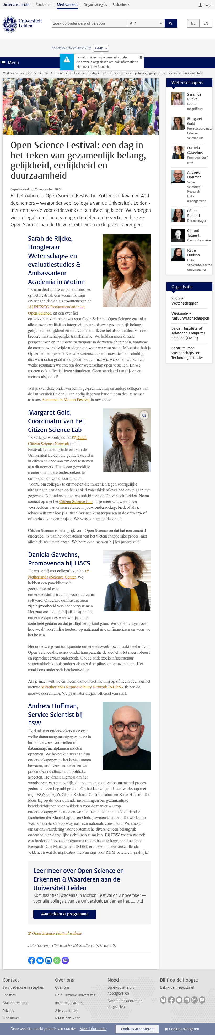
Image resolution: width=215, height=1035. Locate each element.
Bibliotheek (121, 4)
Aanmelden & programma (64, 914)
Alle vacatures (66, 1010)
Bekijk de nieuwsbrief (177, 987)
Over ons (62, 987)
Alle (133, 23)
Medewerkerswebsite (17, 73)
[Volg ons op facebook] (171, 1000)
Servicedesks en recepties (23, 987)
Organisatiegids (95, 4)
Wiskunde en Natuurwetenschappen (190, 316)
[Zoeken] (171, 23)
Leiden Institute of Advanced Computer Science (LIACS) (188, 333)
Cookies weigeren (184, 1029)
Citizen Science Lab (76, 501)
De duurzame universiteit (75, 995)
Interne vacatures (69, 1003)
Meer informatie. (92, 1028)
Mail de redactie (15, 1003)
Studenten (43, 4)
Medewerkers (67, 4)
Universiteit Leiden (16, 4)
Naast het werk (67, 1018)
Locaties (9, 995)
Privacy (8, 1010)
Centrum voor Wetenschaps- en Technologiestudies (187, 353)
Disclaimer (11, 1018)
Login (208, 5)
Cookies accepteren (137, 1029)
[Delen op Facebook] (31, 960)
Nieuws (43, 73)
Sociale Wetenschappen (184, 301)
